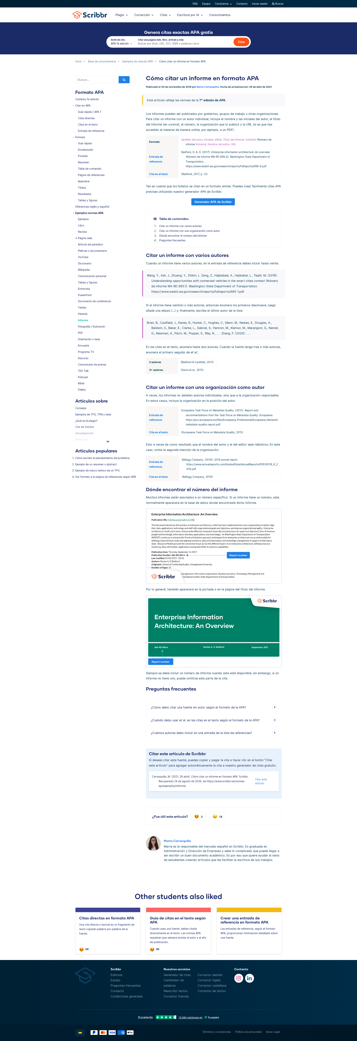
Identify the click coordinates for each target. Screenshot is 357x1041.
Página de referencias (91, 175)
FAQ (195, 3)
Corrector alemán (210, 975)
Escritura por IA (188, 15)
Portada (83, 156)
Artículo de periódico (90, 244)
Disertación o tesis (89, 339)
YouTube (83, 257)
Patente (82, 313)
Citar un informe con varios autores (180, 226)
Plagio (120, 15)
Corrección (142, 15)
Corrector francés (176, 996)
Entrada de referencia (91, 130)
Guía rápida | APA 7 (89, 111)
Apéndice (83, 181)
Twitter (82, 307)
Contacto (241, 3)
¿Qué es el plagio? (86, 420)
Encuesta (83, 345)
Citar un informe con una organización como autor (189, 230)
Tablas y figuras (87, 200)
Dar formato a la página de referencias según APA (105, 476)
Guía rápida (85, 143)
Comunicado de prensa (92, 364)
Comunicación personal (92, 276)
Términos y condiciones (216, 1031)
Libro (81, 225)
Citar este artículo (261, 781)
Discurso (83, 358)
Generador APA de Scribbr (213, 202)
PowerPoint (85, 295)
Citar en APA (82, 105)
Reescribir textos (175, 991)
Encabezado (85, 149)
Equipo (206, 3)
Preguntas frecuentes (172, 240)
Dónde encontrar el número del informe (183, 235)
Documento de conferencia (94, 301)
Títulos (82, 187)
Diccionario (84, 263)
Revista (82, 231)
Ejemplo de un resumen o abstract (96, 464)
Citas (164, 15)
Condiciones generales (127, 996)
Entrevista (84, 288)
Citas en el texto (88, 124)
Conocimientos (219, 15)
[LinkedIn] (249, 978)
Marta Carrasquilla (208, 86)
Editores (116, 975)
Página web (85, 238)
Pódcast (83, 377)
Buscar (279, 3)
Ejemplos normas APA (89, 212)
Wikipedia (84, 269)
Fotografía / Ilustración (91, 326)
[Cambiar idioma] (80, 1032)
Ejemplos (83, 219)
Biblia (81, 383)
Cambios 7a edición (87, 99)
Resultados (84, 194)
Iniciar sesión (260, 3)
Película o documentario (92, 250)
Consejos (80, 408)
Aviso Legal (273, 1031)
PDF (80, 332)
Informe (83, 320)
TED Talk (83, 370)
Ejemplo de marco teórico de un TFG (97, 470)
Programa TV (86, 351)
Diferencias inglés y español (92, 206)
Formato (80, 137)
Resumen (83, 162)
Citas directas (86, 118)
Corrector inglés (209, 980)
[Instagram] (238, 978)
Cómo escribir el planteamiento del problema (102, 458)
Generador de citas (177, 975)
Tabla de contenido (89, 168)
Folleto (82, 389)
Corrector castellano (212, 985)
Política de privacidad (248, 1031)
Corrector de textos (212, 991)
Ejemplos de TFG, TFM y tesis (93, 414)
